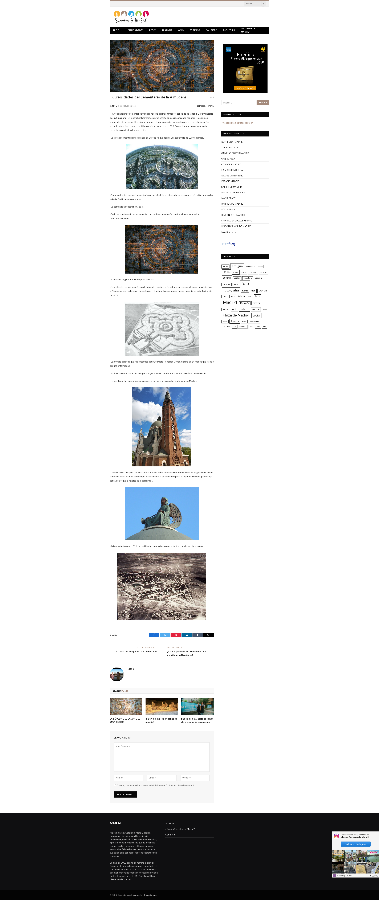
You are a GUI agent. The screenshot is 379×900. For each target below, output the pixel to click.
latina (257, 296)
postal (256, 315)
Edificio (237, 278)
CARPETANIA (228, 159)
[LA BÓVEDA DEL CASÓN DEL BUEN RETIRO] (126, 706)
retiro (226, 326)
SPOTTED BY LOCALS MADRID (237, 220)
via (264, 326)
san (234, 326)
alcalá (225, 266)
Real (244, 321)
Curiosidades (135, 30)
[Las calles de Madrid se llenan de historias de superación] (197, 706)
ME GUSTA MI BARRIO (232, 175)
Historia (167, 30)
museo (226, 309)
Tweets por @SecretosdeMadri (237, 123)
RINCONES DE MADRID (233, 215)
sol (251, 326)
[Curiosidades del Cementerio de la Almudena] (162, 66)
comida (227, 277)
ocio (234, 309)
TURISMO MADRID (230, 147)
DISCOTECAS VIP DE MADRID (236, 226)
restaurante (254, 322)
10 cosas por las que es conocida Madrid (136, 651)
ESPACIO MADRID (230, 181)
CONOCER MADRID (231, 164)
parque (256, 309)
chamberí (253, 272)
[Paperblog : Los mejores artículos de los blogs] (228, 245)
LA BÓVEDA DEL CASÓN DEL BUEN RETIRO (125, 720)
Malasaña (244, 303)
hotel (233, 296)
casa (235, 272)
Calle (226, 272)
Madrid (230, 302)
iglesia (241, 296)
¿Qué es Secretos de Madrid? (180, 829)
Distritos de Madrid (248, 30)
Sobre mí (169, 823)
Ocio (181, 30)
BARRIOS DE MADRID (232, 203)
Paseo (265, 309)
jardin (250, 296)
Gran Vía (263, 290)
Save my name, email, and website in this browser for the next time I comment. (155, 785)
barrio (260, 267)
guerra (225, 296)
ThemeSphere (149, 895)
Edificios (195, 30)
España (258, 278)
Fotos (152, 30)
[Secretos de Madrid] (131, 16)
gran (253, 290)
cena (243, 272)
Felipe (235, 284)
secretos (242, 327)
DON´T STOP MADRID (232, 142)
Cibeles (263, 272)
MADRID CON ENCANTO (233, 192)
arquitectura (250, 267)
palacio (244, 309)
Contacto (170, 834)
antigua (237, 266)
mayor (256, 303)
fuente (245, 291)
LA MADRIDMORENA (232, 170)
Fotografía (231, 290)
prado (225, 322)
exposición (226, 284)
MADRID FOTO (228, 232)
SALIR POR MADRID (231, 187)
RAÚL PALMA (228, 209)
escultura (248, 278)
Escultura (229, 30)
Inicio (116, 30)
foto (245, 283)
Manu (114, 106)
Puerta (235, 321)
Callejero (211, 30)
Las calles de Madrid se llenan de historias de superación (197, 720)
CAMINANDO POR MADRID (235, 153)
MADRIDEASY (228, 198)
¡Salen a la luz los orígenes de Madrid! (161, 720)
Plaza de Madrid (236, 315)
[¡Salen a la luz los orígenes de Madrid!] (162, 706)
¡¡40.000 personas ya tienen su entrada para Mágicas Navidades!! (186, 653)
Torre (258, 327)
